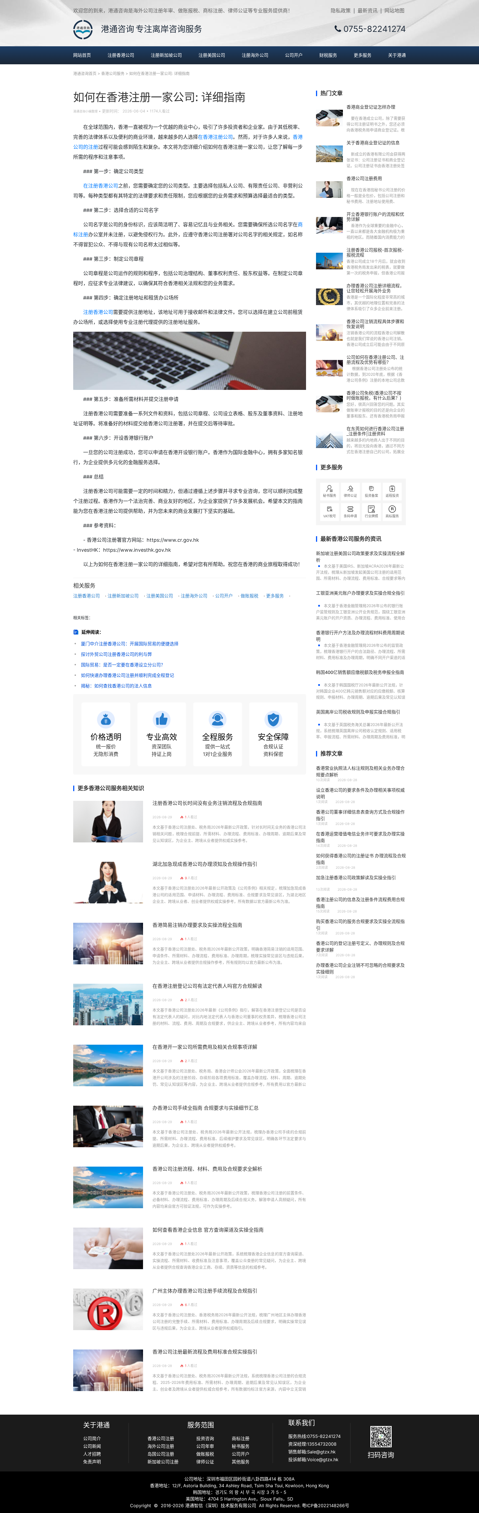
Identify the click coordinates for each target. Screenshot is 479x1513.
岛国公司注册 (160, 1454)
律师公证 (205, 1462)
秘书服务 (240, 1446)
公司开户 (294, 55)
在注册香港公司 (100, 186)
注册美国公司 (211, 55)
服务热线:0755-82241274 (314, 1436)
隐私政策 (341, 11)
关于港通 (397, 55)
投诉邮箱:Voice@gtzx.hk (313, 1459)
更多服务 (362, 55)
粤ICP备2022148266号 (325, 1505)
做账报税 (249, 596)
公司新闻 (92, 1446)
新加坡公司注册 (163, 1462)
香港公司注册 (160, 1438)
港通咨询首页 (84, 73)
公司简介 (92, 1438)
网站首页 (82, 55)
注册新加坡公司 (166, 55)
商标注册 (240, 1438)
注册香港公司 (121, 55)
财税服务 (328, 55)
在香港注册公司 (215, 137)
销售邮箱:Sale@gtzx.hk (312, 1452)
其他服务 (240, 1462)
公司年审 (205, 1446)
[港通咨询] (83, 29)
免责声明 (92, 1462)
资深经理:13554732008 (312, 1444)
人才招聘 (92, 1454)
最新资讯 (368, 11)
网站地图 (394, 11)
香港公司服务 (112, 73)
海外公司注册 (160, 1446)
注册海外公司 (255, 55)
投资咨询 (205, 1438)
